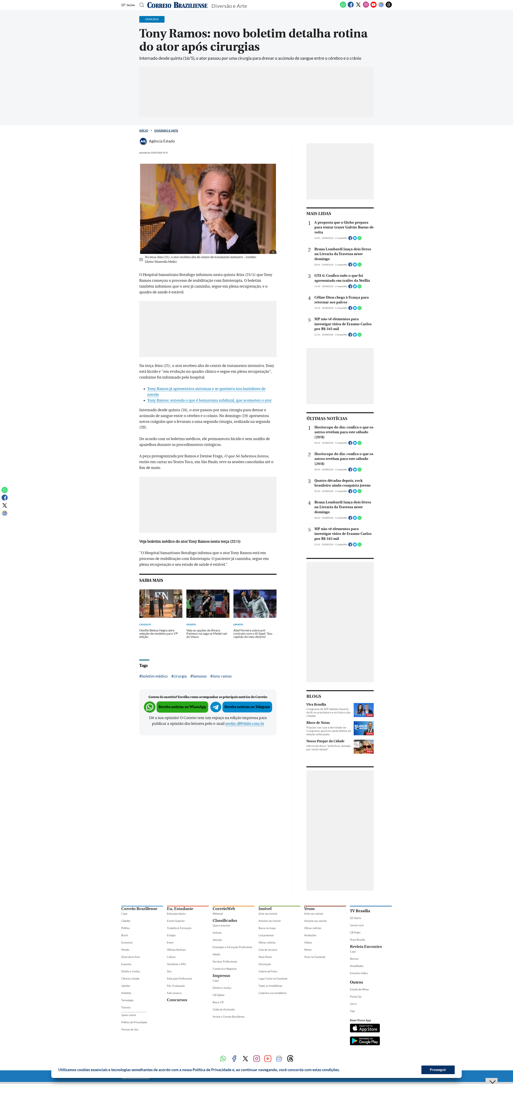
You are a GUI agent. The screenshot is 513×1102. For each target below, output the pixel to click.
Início (143, 130)
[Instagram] (366, 6)
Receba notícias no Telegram (247, 707)
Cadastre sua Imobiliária (272, 993)
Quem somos (128, 1015)
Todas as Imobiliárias (270, 985)
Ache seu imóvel (268, 913)
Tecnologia (127, 1000)
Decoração (265, 964)
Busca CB (218, 1002)
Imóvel (265, 908)
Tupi (352, 1011)
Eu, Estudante (180, 908)
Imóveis (217, 932)
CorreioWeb (224, 908)
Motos (308, 949)
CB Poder (355, 932)
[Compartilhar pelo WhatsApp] (359, 239)
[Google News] (381, 6)
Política (125, 928)
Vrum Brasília (357, 939)
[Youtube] (374, 6)
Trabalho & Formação (179, 928)
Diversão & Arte (130, 957)
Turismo (125, 1007)
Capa (124, 913)
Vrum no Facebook (314, 957)
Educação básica (176, 913)
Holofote (126, 993)
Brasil (124, 935)
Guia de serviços (268, 949)
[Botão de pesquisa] (140, 5)
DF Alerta (355, 918)
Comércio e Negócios (225, 968)
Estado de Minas (359, 989)
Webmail (218, 913)
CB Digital (218, 995)
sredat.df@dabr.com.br (244, 723)
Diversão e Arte (166, 130)
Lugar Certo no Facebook (273, 978)
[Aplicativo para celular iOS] (365, 1028)
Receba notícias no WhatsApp (182, 707)
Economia (126, 942)
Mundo (125, 949)
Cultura (171, 957)
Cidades (125, 920)
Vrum (309, 908)
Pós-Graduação (176, 985)
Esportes (126, 964)
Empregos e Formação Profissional (232, 947)
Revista (354, 958)
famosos (200, 676)
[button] (341, 1070)
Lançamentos (266, 935)
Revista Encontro (366, 946)
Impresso (221, 975)
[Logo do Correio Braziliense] (177, 5)
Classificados (225, 920)
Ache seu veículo (313, 913)
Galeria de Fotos (268, 971)
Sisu (169, 971)
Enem (170, 942)
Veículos (217, 939)
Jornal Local (357, 925)
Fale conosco (174, 993)
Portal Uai (355, 996)
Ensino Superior (176, 920)
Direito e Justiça (130, 971)
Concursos (177, 1000)
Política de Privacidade (134, 1022)
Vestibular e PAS (176, 964)
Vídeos (308, 942)
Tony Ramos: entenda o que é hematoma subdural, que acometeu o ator (209, 400)
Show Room (265, 957)
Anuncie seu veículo (315, 920)
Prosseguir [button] (438, 1070)
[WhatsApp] (343, 6)
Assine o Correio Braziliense (228, 1016)
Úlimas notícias (267, 942)
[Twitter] (358, 6)
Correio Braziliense (139, 908)
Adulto (216, 954)
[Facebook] (351, 6)
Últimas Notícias (176, 949)
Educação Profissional (179, 978)
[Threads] (389, 6)
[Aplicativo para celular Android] (365, 1041)
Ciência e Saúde (130, 978)
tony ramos (222, 676)
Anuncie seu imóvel (270, 920)
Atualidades (357, 966)
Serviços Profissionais (225, 961)
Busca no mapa (267, 928)
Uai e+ (353, 1003)
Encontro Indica (359, 973)
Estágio (171, 935)
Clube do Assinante (224, 1009)
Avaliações (310, 935)
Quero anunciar (221, 925)
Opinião (125, 985)
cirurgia (180, 676)
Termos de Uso (129, 1029)
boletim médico (154, 676)
